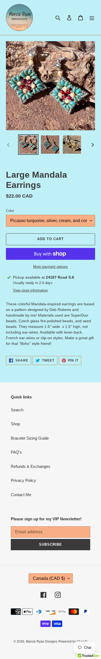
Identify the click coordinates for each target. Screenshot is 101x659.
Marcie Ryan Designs (41, 641)
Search (17, 410)
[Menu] (91, 17)
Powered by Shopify (73, 641)
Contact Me (21, 494)
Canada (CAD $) (49, 578)
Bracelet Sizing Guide (30, 438)
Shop (15, 424)
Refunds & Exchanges (30, 466)
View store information (30, 290)
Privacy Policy (23, 480)
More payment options (50, 267)
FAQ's (16, 452)
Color (10, 211)
